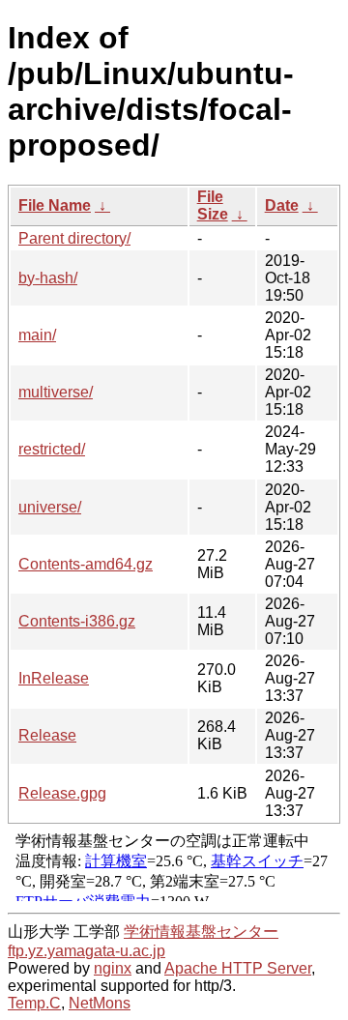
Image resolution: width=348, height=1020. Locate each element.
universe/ (49, 507)
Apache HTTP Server (237, 968)
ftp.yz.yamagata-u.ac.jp (86, 951)
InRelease (53, 678)
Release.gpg (62, 793)
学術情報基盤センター (201, 931)
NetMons (99, 1003)
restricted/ (51, 449)
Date (282, 205)
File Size (212, 205)
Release (47, 735)
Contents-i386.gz (76, 621)
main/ (37, 335)
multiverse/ (55, 392)
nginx (112, 968)
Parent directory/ (74, 238)
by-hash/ (47, 278)
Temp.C (34, 1003)
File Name (54, 205)
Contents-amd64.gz (85, 564)
